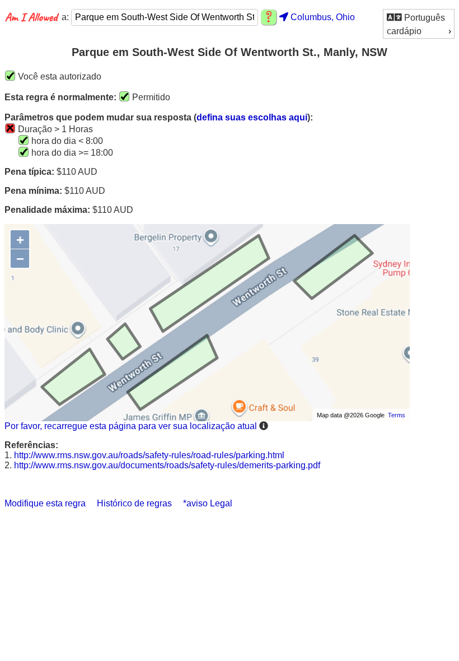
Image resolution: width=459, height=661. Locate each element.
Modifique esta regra (45, 503)
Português (423, 17)
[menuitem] (418, 17)
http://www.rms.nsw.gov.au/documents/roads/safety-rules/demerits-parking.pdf (167, 465)
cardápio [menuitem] (404, 31)
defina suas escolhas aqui (251, 117)
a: (66, 17)
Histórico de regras (134, 503)
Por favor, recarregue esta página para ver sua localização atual (130, 426)
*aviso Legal (207, 503)
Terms (396, 415)
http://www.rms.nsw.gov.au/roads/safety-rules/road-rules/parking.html (149, 455)
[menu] (419, 24)
